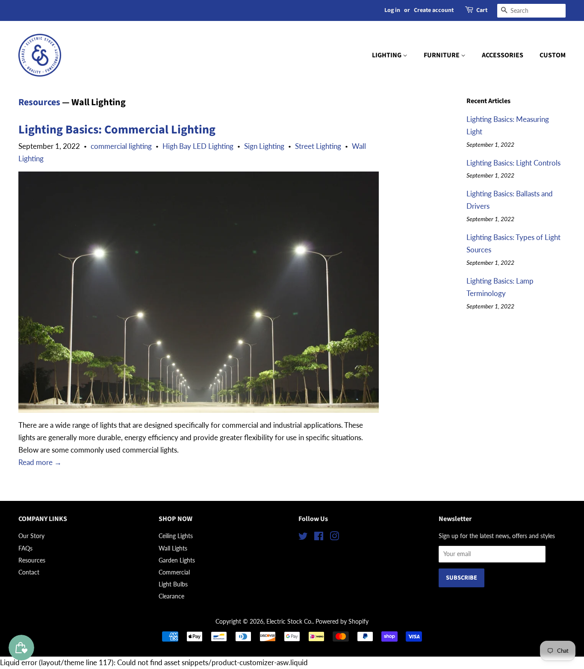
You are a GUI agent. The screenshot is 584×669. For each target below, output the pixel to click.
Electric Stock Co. (289, 621)
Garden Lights (177, 560)
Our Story (31, 535)
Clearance (171, 596)
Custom (553, 55)
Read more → (40, 462)
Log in (392, 10)
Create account (434, 10)
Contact (28, 572)
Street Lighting (318, 146)
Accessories (502, 55)
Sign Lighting (264, 146)
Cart (481, 10)
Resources (39, 102)
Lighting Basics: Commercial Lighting (116, 129)
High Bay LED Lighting (197, 146)
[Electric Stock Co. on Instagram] (334, 537)
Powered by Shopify (342, 621)
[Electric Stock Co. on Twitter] (303, 537)
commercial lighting (121, 146)
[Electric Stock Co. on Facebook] (319, 537)
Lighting (387, 55)
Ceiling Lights (176, 535)
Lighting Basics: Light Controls (513, 162)
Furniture (442, 55)
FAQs (25, 548)
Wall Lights (173, 548)
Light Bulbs (173, 584)
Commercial (174, 572)
